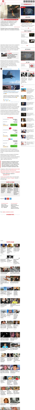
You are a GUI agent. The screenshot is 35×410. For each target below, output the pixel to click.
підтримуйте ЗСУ (6, 174)
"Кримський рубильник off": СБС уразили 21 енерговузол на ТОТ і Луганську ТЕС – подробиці (27, 24)
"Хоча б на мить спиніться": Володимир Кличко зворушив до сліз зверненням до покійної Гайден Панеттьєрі (30, 90)
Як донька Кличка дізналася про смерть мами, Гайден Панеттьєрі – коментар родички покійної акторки (30, 97)
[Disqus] (10, 228)
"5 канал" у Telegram (10, 178)
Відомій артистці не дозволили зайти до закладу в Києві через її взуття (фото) (31, 119)
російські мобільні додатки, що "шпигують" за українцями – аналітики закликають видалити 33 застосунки (15, 206)
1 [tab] (23, 60)
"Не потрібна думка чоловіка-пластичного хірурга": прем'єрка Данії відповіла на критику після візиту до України (30, 137)
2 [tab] (28, 45)
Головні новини (3, 176)
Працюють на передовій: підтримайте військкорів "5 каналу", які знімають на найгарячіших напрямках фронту (24, 37)
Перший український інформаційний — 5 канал (3, 1)
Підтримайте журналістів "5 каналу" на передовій (10, 171)
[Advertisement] (10, 131)
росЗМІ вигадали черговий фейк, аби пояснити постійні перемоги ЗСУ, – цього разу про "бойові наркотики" (12, 56)
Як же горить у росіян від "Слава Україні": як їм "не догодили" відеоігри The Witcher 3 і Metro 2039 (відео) (31, 125)
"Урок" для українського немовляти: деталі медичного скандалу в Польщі (30, 143)
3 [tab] (32, 60)
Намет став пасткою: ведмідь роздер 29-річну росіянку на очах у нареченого (30, 114)
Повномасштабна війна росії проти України (11, 19)
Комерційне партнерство (23, 65)
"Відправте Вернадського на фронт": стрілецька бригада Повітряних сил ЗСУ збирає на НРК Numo (24, 42)
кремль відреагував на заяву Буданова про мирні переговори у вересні (30, 103)
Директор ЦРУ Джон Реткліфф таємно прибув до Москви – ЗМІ (30, 109)
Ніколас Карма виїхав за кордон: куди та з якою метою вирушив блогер (30, 131)
